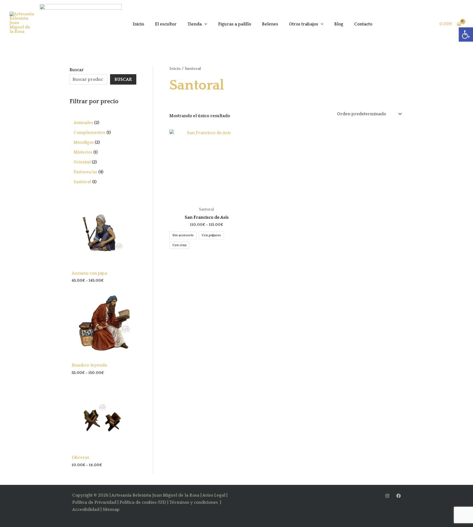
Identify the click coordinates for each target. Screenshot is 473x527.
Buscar (77, 69)
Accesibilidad (85, 509)
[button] (466, 34)
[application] (204, 24)
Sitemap (111, 509)
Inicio (138, 24)
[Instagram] (387, 496)
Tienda (195, 24)
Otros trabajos (303, 24)
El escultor (166, 24)
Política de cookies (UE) (143, 502)
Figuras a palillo (234, 24)
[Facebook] (398, 496)
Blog (338, 24)
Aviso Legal (213, 495)
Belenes (270, 24)
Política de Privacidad (94, 502)
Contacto (363, 24)
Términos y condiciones (194, 502)
